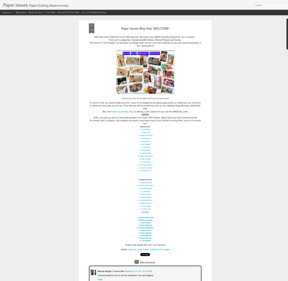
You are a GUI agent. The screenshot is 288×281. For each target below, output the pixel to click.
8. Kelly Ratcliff (145, 235)
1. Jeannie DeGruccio (145, 217)
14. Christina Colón (145, 168)
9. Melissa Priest (145, 203)
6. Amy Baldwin (145, 144)
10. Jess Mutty (145, 240)
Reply (100, 279)
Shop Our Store (36, 12)
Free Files (50, 12)
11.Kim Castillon (145, 159)
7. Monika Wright (145, 197)
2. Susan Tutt (145, 132)
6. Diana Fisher (145, 230)
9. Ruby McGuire (145, 238)
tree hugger (164, 249)
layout (146, 249)
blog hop (132, 249)
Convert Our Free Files (68, 12)
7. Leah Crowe (145, 147)
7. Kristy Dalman (145, 233)
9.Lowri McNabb (145, 153)
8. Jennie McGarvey (145, 200)
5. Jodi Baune (145, 191)
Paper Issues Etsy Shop (122, 111)
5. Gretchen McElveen (145, 228)
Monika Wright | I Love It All (110, 270)
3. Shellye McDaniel (145, 135)
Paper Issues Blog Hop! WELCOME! (145, 28)
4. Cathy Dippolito (145, 225)
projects (154, 249)
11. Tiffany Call (145, 209)
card (140, 249)
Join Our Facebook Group (93, 12)
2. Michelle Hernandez (145, 185)
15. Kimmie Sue (145, 171)
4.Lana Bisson (145, 138)
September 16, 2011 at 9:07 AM (138, 270)
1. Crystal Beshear (145, 182)
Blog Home (21, 12)
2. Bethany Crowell (145, 220)
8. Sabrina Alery (145, 150)
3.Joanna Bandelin (145, 188)
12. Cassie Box (145, 162)
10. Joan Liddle (145, 206)
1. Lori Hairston (145, 129)
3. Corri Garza (145, 222)
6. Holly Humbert (145, 194)
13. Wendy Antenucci (145, 165)
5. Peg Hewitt (145, 141)
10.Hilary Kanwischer (145, 156)
